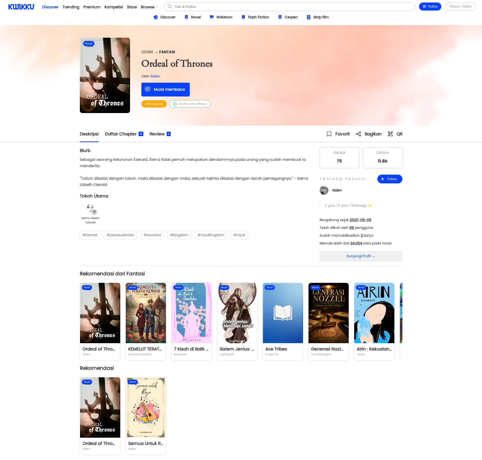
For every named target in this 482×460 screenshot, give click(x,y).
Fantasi (167, 52)
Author (432, 6)
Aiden (155, 76)
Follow (391, 179)
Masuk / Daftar (460, 6)
